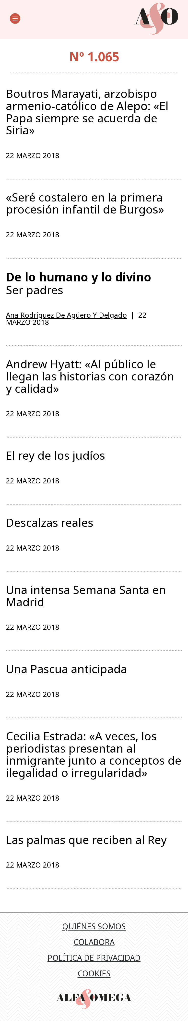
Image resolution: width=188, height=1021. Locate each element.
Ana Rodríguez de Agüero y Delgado (66, 315)
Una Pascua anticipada (66, 669)
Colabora (94, 942)
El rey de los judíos (55, 455)
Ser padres (78, 283)
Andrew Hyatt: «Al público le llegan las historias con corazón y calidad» (90, 376)
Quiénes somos (94, 926)
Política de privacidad (94, 957)
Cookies (94, 973)
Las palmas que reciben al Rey (86, 840)
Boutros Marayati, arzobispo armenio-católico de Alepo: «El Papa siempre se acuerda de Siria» (87, 112)
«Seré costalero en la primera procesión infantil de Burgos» (85, 203)
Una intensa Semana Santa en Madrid (86, 596)
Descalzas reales (49, 523)
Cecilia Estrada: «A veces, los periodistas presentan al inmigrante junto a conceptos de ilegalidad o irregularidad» (93, 754)
